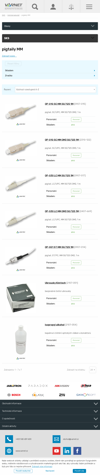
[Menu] (89, 6)
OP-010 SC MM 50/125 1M (59, 104)
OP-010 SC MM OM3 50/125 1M (62, 139)
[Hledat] (35, 6)
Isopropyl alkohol (54, 324)
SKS (3, 15)
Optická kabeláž (13, 15)
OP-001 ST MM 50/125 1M (59, 247)
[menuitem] (50, 70)
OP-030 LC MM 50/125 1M (59, 175)
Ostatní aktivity (9, 426)
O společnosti (8, 418)
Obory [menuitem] (7, 26)
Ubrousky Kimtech (55, 282)
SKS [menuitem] (6, 38)
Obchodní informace (11, 403)
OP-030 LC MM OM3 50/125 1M (62, 211)
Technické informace (12, 411)
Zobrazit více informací (42, 466)
